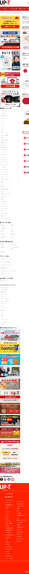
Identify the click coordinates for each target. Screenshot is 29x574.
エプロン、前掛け (4, 135)
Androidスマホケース (5, 147)
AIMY (12, 237)
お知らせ (3, 324)
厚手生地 (3, 251)
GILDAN (12, 225)
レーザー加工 (4, 196)
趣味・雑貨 (3, 291)
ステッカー (3, 157)
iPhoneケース (4, 145)
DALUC (12, 231)
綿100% (2, 244)
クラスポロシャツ (4, 201)
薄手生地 (3, 247)
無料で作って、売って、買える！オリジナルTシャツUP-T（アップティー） (5, 3)
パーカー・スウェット (5, 298)
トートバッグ (4, 132)
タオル (2, 130)
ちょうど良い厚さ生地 (15, 248)
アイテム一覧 (14, 8)
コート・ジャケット (5, 171)
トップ (4, 8)
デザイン (3, 296)
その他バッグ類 (4, 140)
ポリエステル (14, 244)
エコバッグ (3, 137)
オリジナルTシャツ (5, 110)
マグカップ (3, 154)
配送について (9, 26)
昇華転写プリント (4, 267)
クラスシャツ (4, 203)
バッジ (2, 152)
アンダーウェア (4, 169)
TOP (2, 12)
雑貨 (2, 181)
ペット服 (3, 167)
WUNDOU (13, 234)
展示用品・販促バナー (5, 189)
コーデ (2, 305)
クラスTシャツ (4, 113)
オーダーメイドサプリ (5, 218)
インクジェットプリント (6, 259)
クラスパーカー (4, 208)
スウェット (3, 128)
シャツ (2, 120)
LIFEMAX (3, 237)
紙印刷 (2, 198)
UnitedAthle (3, 228)
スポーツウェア (4, 164)
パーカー (3, 123)
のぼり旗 (3, 186)
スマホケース (4, 303)
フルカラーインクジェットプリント (8, 271)
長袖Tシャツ (3, 310)
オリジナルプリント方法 (9, 12)
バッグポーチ (4, 307)
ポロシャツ (3, 118)
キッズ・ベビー (4, 162)
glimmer (2, 231)
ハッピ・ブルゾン (4, 174)
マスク (2, 191)
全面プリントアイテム (5, 193)
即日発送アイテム (4, 115)
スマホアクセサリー (5, 179)
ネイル (2, 184)
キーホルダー (4, 149)
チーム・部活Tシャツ (5, 289)
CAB (12, 228)
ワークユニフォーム (5, 213)
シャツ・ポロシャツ (5, 301)
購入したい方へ (22, 8)
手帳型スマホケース (5, 142)
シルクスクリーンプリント (6, 265)
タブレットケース (4, 176)
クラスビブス (4, 211)
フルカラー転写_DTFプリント (7, 261)
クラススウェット (4, 206)
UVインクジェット (5, 273)
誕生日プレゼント (4, 280)
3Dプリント (3, 215)
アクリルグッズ (4, 159)
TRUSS (2, 234)
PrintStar (3, 225)
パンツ (2, 125)
